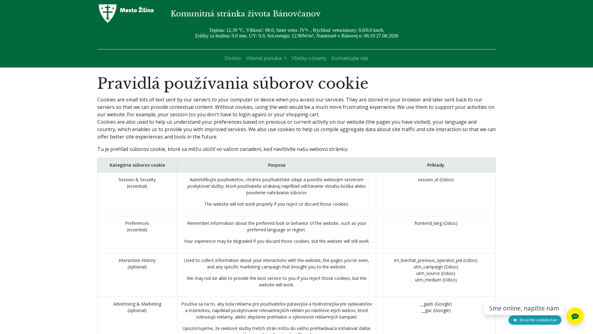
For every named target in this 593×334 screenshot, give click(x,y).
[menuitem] (233, 58)
